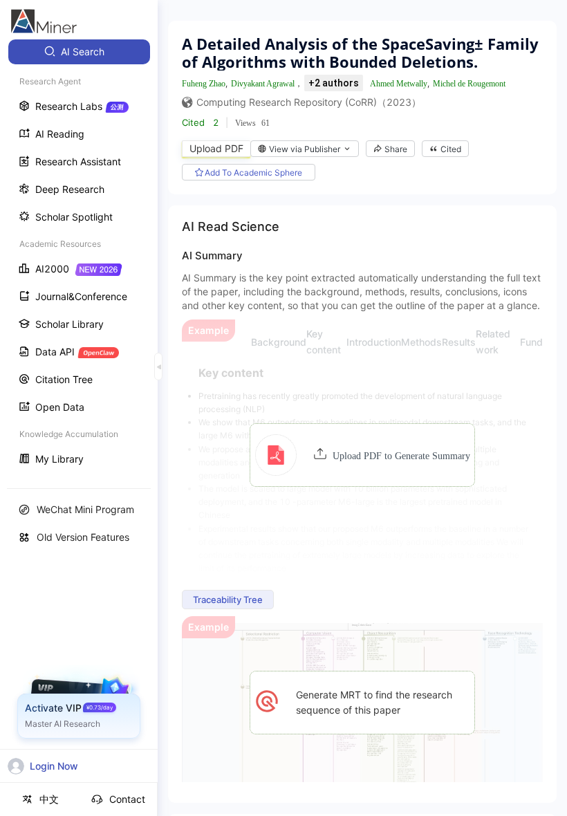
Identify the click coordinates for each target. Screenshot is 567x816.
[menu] (78, 256)
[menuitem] (79, 51)
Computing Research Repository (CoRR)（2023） (308, 102)
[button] (362, 455)
